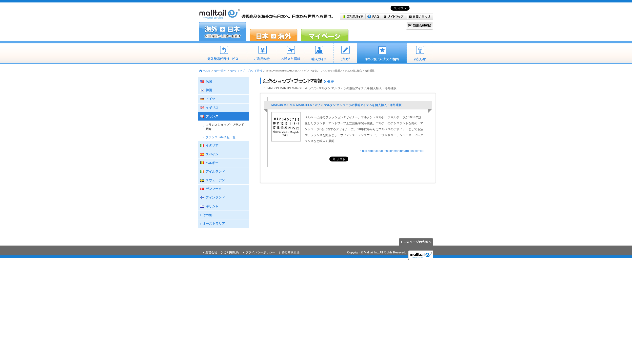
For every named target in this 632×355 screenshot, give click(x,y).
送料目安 (290, 53)
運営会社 (211, 252)
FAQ (373, 17)
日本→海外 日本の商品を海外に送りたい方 (273, 31)
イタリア (212, 145)
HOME (206, 70)
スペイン (212, 154)
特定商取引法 (290, 252)
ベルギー (212, 163)
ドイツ (210, 99)
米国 (209, 81)
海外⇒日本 (220, 70)
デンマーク (214, 189)
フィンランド (215, 197)
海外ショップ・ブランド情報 (382, 53)
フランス (212, 116)
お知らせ (420, 53)
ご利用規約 (231, 252)
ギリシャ (212, 206)
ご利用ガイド (353, 17)
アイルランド (215, 171)
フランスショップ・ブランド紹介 (225, 127)
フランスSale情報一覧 (221, 137)
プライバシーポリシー (260, 252)
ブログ (345, 53)
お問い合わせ (420, 17)
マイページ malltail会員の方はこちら (325, 31)
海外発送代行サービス (223, 53)
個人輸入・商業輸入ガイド (319, 53)
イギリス (212, 107)
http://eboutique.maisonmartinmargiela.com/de (393, 151)
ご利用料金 (262, 53)
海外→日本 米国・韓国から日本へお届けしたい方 (222, 31)
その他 (207, 215)
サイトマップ (394, 17)
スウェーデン (215, 180)
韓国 (209, 90)
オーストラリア (214, 223)
